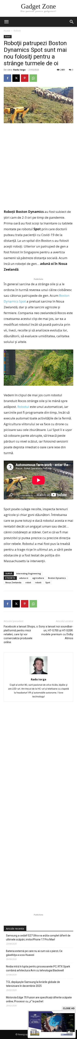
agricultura (38, 578)
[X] (16, 78)
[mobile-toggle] (6, 22)
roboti (38, 582)
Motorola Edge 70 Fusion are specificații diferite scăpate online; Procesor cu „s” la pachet (39, 999)
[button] (72, 22)
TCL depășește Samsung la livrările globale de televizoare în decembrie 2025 (33, 983)
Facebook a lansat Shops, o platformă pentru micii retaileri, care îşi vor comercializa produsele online (21, 634)
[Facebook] (7, 78)
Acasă (7, 30)
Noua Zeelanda (13, 582)
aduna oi (23, 578)
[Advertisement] (38, 166)
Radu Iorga (19, 69)
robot (28, 582)
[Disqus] (38, 761)
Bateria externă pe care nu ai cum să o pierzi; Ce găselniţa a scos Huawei (34, 953)
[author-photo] (38, 674)
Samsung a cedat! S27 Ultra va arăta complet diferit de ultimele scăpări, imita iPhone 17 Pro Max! (38, 937)
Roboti (17, 30)
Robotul (23, 406)
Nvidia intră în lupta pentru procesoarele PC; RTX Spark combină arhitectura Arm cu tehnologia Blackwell (38, 968)
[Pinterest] (24, 78)
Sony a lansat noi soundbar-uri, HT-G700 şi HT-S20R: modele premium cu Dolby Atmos (56, 632)
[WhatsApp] (33, 78)
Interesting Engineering (28, 573)
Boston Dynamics (57, 578)
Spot (47, 582)
